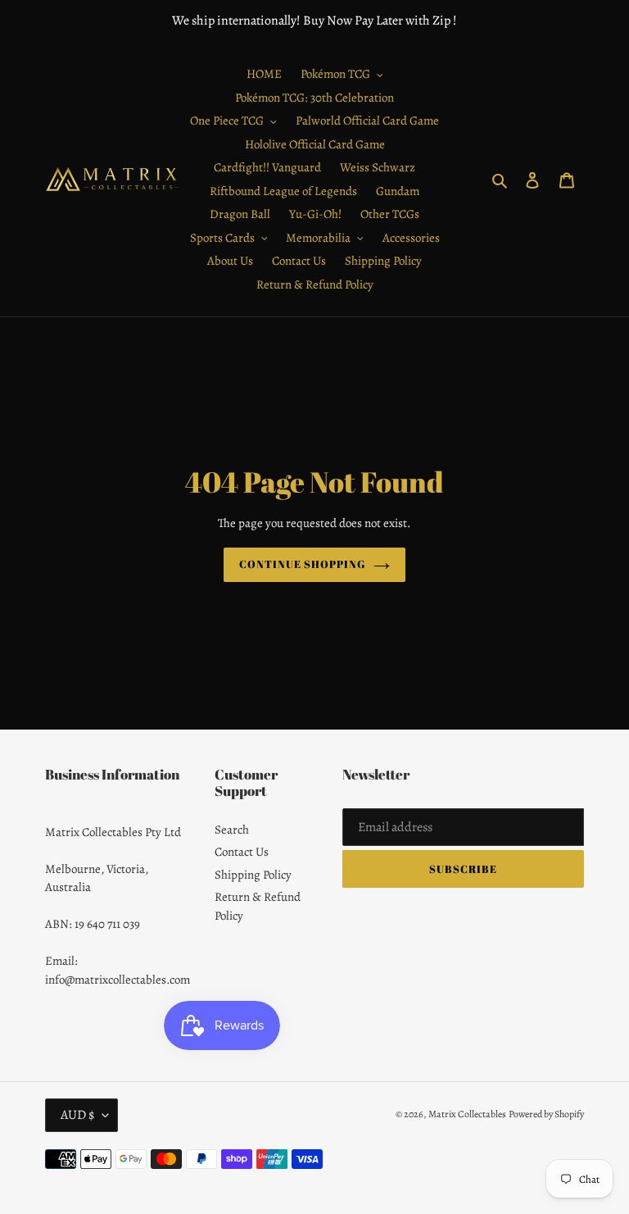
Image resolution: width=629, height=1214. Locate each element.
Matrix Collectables (467, 1114)
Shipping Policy (253, 874)
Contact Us (242, 851)
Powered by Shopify (546, 1114)
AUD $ (77, 1115)
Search (232, 829)
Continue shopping (302, 564)
